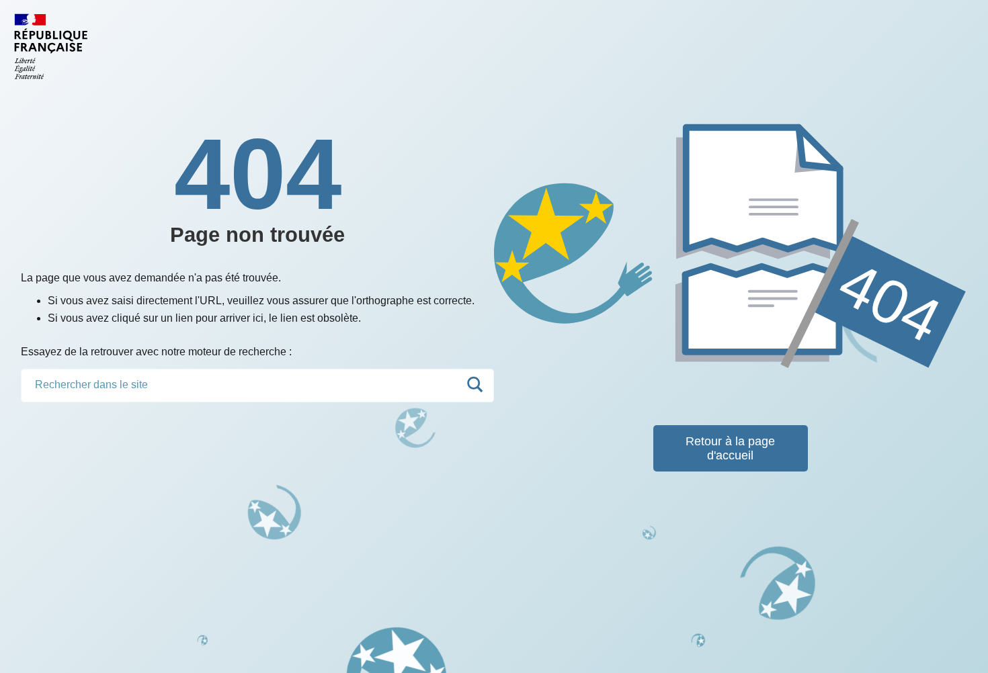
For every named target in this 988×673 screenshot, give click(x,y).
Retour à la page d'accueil (730, 448)
